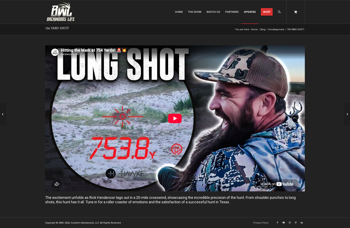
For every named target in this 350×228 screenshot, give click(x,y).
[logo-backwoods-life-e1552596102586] (65, 12)
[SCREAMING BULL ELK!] (3, 114)
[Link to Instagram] (290, 223)
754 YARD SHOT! (57, 28)
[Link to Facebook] (277, 223)
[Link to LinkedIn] (302, 223)
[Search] (279, 12)
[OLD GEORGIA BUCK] (347, 114)
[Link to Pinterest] (296, 223)
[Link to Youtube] (284, 223)
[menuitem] (178, 12)
